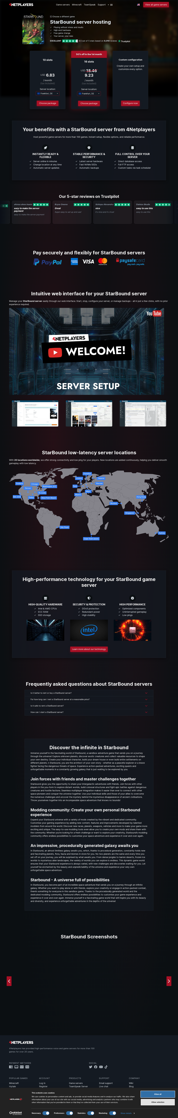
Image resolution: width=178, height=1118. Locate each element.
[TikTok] (107, 1067)
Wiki (131, 1083)
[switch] (69, 1113)
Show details (126, 1113)
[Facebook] (96, 1067)
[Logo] (21, 4)
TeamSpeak (90, 4)
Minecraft (77, 4)
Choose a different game (63, 16)
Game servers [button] (63, 4)
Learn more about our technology (89, 649)
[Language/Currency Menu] (138, 4)
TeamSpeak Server (78, 1086)
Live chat (103, 1086)
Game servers (76, 1083)
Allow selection (157, 1102)
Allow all (157, 1094)
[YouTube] (102, 1067)
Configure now (130, 103)
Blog (131, 1086)
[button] (110, 4)
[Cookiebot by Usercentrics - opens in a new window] (15, 1113)
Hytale (12, 1086)
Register (43, 1086)
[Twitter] (91, 1067)
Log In (42, 1083)
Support (102, 4)
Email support (106, 1083)
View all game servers (156, 4)
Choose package (47, 103)
